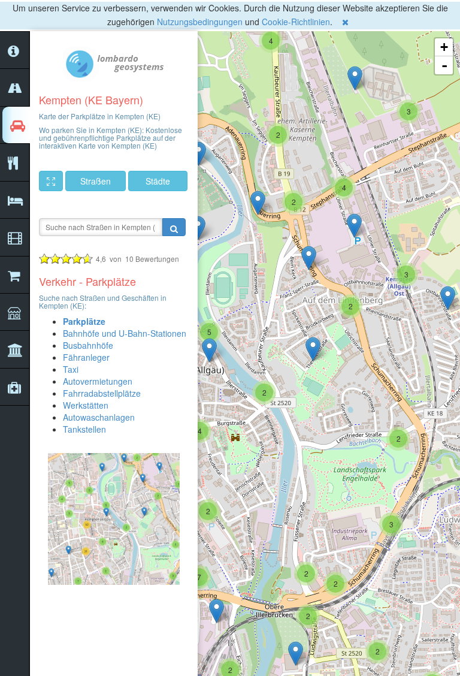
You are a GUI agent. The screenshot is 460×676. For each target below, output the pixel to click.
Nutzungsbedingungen (200, 22)
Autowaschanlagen (99, 417)
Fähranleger (86, 357)
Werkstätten (85, 405)
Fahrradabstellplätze (102, 393)
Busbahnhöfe (88, 345)
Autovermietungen (97, 381)
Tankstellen (84, 429)
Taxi (70, 369)
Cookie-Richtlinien (296, 22)
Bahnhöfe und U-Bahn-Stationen (124, 333)
